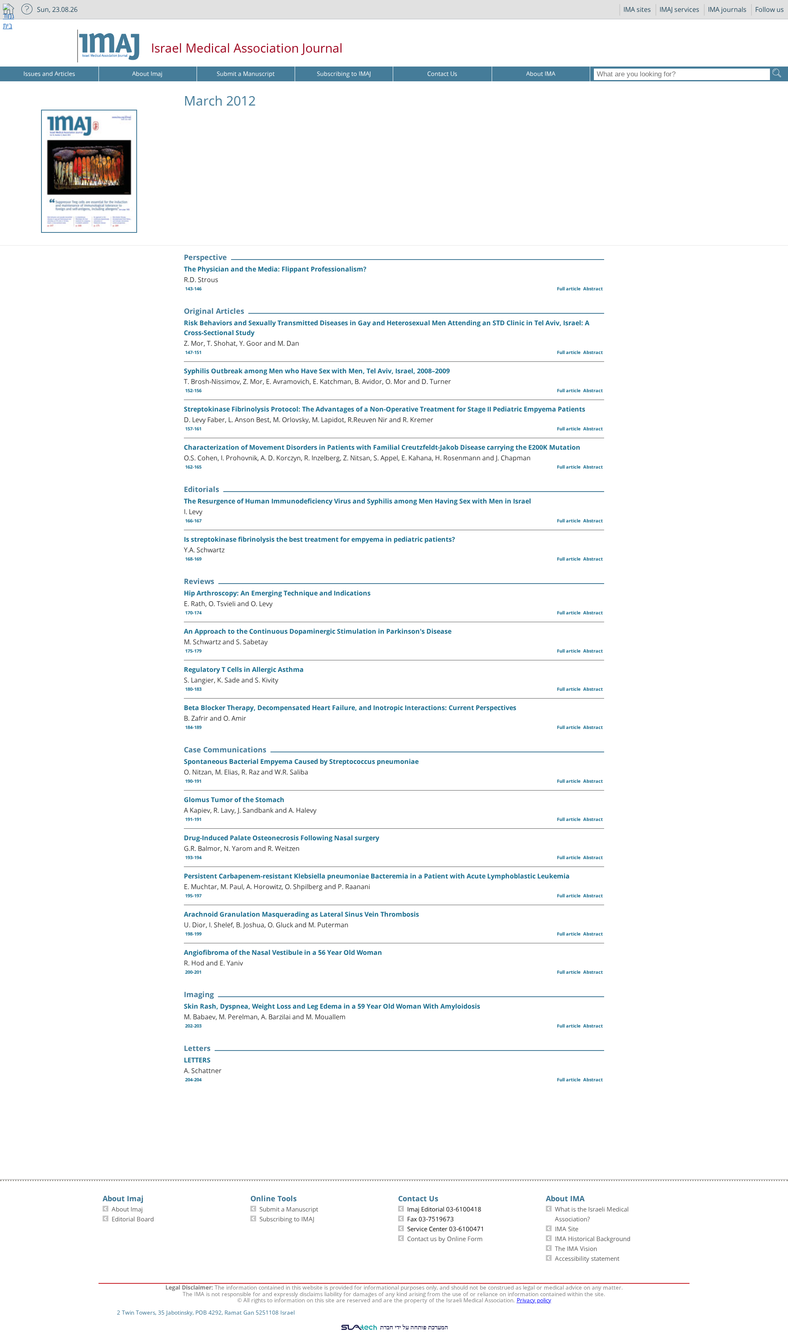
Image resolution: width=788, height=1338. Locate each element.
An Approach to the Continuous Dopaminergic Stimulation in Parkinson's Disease (317, 631)
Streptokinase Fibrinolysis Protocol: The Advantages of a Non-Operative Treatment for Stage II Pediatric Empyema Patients (384, 409)
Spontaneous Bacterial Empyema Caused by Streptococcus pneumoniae (301, 761)
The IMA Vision (576, 1248)
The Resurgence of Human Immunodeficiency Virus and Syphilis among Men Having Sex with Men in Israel (357, 501)
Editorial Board (133, 1218)
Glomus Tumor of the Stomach (234, 799)
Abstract (593, 288)
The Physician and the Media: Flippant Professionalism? (275, 269)
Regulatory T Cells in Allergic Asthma (244, 669)
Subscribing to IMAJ (286, 1218)
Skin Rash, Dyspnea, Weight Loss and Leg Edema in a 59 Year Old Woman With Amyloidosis (332, 1006)
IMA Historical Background (592, 1238)
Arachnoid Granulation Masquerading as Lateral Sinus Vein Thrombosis (301, 914)
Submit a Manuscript (288, 1208)
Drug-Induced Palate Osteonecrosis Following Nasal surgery (281, 837)
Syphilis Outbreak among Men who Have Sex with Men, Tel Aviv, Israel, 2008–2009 (317, 370)
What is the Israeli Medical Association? (592, 1213)
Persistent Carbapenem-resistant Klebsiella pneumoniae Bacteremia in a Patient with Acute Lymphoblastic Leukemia (377, 876)
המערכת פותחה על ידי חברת (413, 1327)
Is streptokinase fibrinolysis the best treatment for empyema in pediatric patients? (319, 539)
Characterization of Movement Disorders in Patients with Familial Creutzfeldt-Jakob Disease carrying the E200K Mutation (382, 447)
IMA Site (566, 1228)
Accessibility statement (587, 1257)
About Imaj (127, 1208)
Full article (569, 288)
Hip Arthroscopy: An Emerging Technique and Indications (277, 593)
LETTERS (197, 1059)
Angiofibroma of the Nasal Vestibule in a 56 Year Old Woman (283, 952)
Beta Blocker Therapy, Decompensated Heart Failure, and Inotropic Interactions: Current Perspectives (350, 707)
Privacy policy (534, 1299)
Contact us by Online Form (445, 1238)
